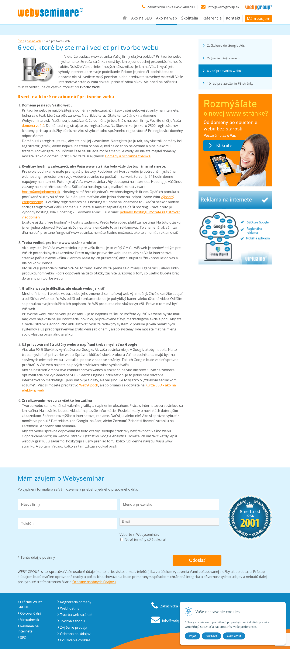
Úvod (21, 41)
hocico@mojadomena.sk (41, 191)
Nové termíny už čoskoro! (145, 539)
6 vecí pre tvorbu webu (224, 71)
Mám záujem (258, 18)
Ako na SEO (141, 18)
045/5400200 (184, 7)
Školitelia (189, 18)
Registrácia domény (75, 602)
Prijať (192, 636)
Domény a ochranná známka (128, 156)
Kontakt (233, 18)
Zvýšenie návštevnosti (223, 58)
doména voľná (33, 125)
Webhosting (69, 608)
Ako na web (166, 18)
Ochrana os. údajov (74, 633)
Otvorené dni (30, 613)
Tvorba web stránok (76, 614)
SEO (23, 637)
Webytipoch (88, 385)
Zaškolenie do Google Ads (226, 45)
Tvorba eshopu (72, 621)
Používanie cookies (74, 640)
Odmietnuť (234, 636)
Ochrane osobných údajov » (94, 581)
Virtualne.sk (29, 619)
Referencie (212, 18)
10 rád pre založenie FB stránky (230, 83)
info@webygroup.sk (223, 7)
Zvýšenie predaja (73, 627)
